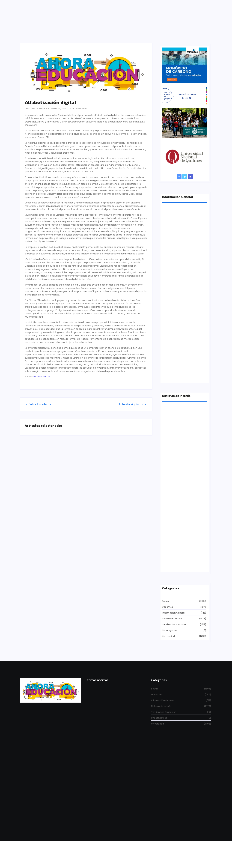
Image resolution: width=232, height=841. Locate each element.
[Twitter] (184, 176)
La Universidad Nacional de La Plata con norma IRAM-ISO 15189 (182, 316)
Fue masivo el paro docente (177, 510)
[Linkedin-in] (190, 176)
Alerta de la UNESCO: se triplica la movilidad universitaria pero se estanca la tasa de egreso (184, 258)
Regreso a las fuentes (98, 816)
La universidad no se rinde (101, 724)
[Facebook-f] (179, 176)
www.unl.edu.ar (41, 376)
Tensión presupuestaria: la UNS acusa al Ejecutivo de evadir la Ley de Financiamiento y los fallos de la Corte (184, 374)
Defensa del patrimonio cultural (180, 565)
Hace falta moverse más (176, 455)
